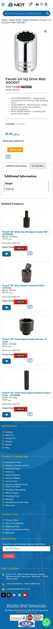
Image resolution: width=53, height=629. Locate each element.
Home (4, 20)
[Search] (47, 13)
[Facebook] (14, 595)
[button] (45, 31)
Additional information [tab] (16, 166)
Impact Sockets (30, 20)
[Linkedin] (19, 595)
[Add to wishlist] (8, 157)
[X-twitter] (3, 595)
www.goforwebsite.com (26, 612)
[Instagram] (9, 595)
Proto (11, 247)
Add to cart (15, 149)
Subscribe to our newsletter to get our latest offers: (24, 544)
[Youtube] (25, 595)
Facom (15, 87)
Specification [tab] (37, 166)
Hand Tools (15, 20)
